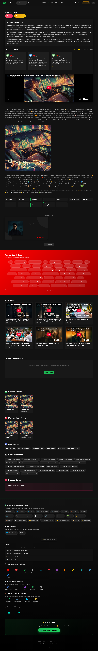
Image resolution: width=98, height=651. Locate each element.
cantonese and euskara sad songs (29, 462)
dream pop (67, 262)
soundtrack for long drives (20, 285)
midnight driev (58, 266)
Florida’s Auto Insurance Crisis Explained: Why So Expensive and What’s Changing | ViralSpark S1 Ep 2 (17, 344)
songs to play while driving (79, 281)
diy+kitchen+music (63, 470)
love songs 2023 (16, 266)
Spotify (78, 2)
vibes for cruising (44, 285)
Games (87, 2)
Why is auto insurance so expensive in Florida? (77, 320)
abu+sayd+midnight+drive (83, 459)
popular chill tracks (69, 277)
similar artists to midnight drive (19, 281)
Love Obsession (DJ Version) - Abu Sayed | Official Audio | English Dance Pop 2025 (18, 320)
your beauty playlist (53, 466)
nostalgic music (49, 277)
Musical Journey (30, 647)
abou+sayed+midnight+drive (32, 459)
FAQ (49, 647)
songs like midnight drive (63, 281)
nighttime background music (34, 277)
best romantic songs (21, 262)
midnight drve (71, 270)
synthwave (33, 285)
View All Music (49, 372)
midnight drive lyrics (81, 266)
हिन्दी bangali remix (11, 462)
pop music (59, 277)
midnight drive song (48, 270)
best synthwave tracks (35, 262)
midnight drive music (34, 270)
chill (45, 262)
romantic (80, 277)
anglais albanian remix (12, 470)
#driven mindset (51, 448)
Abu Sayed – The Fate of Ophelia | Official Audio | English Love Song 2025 (78, 344)
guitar (86, 262)
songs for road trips (48, 281)
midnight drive (69, 266)
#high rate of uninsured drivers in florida (68, 448)
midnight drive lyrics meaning (18, 270)
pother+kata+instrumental (29, 470)
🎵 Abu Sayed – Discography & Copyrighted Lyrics (17, 550)
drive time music (78, 262)
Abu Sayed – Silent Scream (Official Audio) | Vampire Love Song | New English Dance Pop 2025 (48, 320)
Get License (21, 16)
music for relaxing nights (83, 273)
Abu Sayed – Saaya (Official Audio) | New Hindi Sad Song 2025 (47, 344)
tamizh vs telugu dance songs (70, 466)
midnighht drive (47, 266)
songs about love (35, 281)
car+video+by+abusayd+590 (47, 470)
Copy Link (50, 244)
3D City (45, 3)
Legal (63, 647)
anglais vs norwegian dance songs (15, 466)
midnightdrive (12, 273)
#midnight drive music (23, 448)
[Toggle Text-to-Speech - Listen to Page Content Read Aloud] (93, 3)
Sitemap (70, 647)
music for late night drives (67, 273)
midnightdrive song (23, 273)
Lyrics (10, 16)
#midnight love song (38, 448)
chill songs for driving (55, 262)
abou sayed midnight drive (13, 459)
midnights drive (36, 273)
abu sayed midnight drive (66, 459)
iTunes (64, 3)
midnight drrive (60, 270)
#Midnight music (10, 448)
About (70, 3)
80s (11, 262)
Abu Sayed (10, 3)
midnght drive (36, 266)
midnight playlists (82, 270)
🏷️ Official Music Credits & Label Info (14, 556)
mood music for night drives (50, 273)
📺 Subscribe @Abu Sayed (49, 630)
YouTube (55, 3)
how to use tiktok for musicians (49, 462)
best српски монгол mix (78, 470)
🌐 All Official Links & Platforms (13, 559)
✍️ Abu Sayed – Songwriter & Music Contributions (17, 553)
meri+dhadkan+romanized (30, 473)
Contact (55, 647)
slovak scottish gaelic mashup (36, 466)
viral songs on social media (58, 285)
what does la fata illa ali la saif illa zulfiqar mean (73, 462)
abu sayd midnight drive (49, 459)
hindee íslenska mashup (13, 473)
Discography (36, 3)
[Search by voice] (28, 3)
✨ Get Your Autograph (49, 539)
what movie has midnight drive (76, 285)
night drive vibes (19, 277)
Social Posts (41, 647)
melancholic (26, 266)
